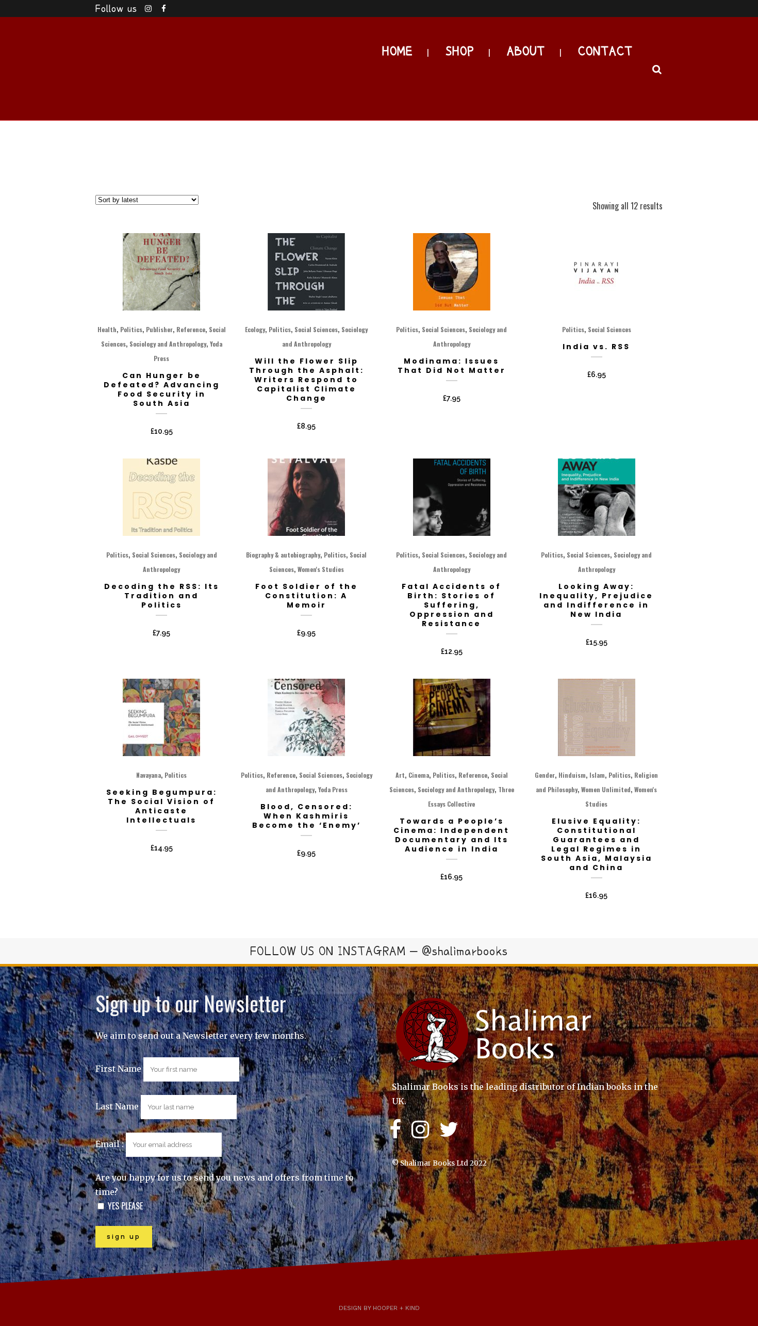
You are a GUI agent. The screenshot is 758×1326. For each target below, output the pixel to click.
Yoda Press (333, 789)
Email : (110, 1144)
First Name (118, 1068)
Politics (131, 329)
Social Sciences (316, 329)
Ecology (255, 329)
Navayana (148, 775)
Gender (545, 775)
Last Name (117, 1106)
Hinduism (572, 775)
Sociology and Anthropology (167, 343)
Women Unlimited (606, 789)
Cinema (418, 775)
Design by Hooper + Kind (379, 1308)
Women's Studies (321, 569)
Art (400, 775)
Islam (597, 775)
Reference (190, 329)
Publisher (159, 329)
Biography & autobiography (283, 554)
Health (107, 329)
